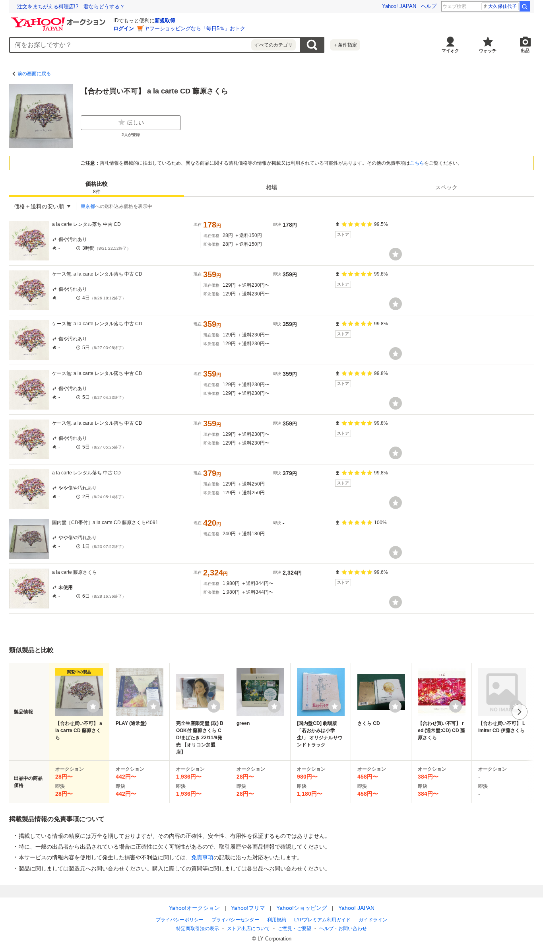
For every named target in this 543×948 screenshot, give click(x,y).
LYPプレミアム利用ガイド (322, 920)
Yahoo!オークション (194, 908)
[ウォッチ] (395, 254)
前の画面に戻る (34, 73)
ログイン (123, 28)
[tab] (96, 187)
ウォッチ (487, 50)
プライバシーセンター (235, 920)
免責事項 (202, 857)
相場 (271, 187)
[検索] (525, 6)
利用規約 (276, 920)
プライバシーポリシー (180, 920)
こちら (417, 163)
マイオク (450, 50)
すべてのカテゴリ (273, 45)
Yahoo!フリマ (248, 908)
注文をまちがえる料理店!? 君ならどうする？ (71, 7)
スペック (446, 187)
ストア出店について (248, 928)
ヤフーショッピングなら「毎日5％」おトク (194, 28)
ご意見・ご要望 (294, 928)
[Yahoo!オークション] (59, 19)
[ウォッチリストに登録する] (93, 706)
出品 (525, 50)
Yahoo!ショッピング (301, 908)
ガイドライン (373, 920)
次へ (519, 712)
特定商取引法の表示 (197, 928)
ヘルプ (428, 6)
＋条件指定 (345, 45)
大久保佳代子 (502, 6)
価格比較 (96, 187)
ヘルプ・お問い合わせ (343, 928)
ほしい (135, 122)
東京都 (88, 206)
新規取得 (165, 20)
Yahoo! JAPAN (399, 6)
